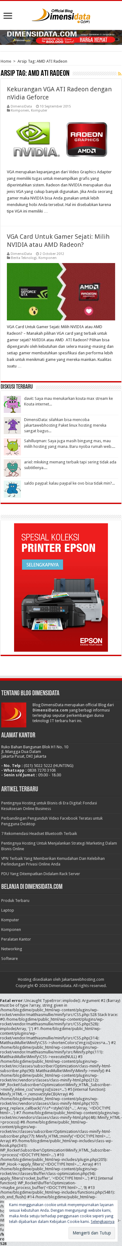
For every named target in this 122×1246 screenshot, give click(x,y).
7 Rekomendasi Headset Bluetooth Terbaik (39, 833)
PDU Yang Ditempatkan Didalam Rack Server (40, 873)
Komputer (39, 110)
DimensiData (21, 106)
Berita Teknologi (24, 258)
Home (6, 61)
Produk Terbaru (15, 900)
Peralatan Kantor (16, 939)
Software (9, 958)
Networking (11, 948)
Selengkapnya (102, 1222)
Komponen (20, 110)
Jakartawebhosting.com (83, 979)
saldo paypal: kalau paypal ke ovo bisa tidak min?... (69, 483)
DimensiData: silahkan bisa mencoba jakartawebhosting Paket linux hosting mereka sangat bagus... (65, 425)
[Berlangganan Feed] (119, 73)
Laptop (7, 910)
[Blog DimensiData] (61, 14)
